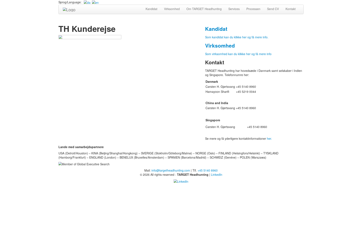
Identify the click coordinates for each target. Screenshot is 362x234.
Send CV (273, 9)
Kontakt (291, 9)
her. (269, 138)
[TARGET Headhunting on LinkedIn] (181, 181)
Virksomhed (172, 9)
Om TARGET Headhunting (204, 9)
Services (234, 9)
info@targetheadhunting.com (170, 170)
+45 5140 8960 (208, 170)
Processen (253, 9)
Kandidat (151, 9)
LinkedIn (216, 174)
